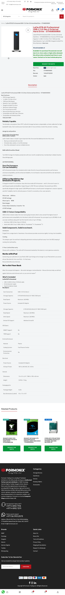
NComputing (4, 551)
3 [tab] (12, 58)
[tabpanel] (16, 41)
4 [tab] (13, 58)
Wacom (3, 542)
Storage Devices (37, 473)
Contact (35, 551)
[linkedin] (31, 1)
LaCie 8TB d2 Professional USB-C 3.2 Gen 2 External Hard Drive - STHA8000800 (46, 29)
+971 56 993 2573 (14, 516)
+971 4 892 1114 (13, 506)
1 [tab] (8, 58)
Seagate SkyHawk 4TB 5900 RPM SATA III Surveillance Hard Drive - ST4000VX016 (32, 440)
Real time (36, 68)
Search (61, 16)
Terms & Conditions (38, 539)
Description (32, 85)
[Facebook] (25, 1)
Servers (35, 479)
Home (2, 23)
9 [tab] (22, 58)
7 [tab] (19, 58)
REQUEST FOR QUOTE (48, 64)
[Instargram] (28, 1)
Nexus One (36, 536)
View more (45, 43)
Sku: (34, 70)
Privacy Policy (37, 542)
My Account (60, 2)
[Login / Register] (52, 10)
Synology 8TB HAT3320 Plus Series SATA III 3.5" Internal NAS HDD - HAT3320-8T (52, 440)
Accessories (36, 484)
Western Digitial (5, 545)
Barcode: (35, 73)
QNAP (2, 533)
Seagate (3, 539)
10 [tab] (24, 58)
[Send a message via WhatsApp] (3, 591)
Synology (3, 536)
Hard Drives (36, 476)
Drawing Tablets (37, 482)
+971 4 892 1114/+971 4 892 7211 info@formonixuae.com (13, 3)
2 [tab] (10, 58)
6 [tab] (17, 58)
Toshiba (3, 548)
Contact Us (61, 3)
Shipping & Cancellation (39, 545)
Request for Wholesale (39, 548)
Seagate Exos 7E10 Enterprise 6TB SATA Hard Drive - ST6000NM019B (10, 440)
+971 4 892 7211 (13, 508)
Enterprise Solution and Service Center (44, 2)
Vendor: (35, 76)
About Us (53, 3)
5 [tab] (15, 58)
